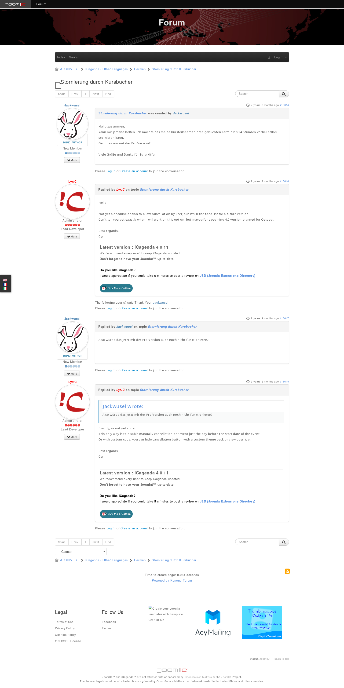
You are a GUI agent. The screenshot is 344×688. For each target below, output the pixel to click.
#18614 (284, 105)
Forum (41, 4)
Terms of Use (64, 622)
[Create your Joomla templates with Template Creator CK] (168, 614)
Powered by (160, 580)
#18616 (284, 181)
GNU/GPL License (68, 641)
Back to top (281, 658)
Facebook (109, 622)
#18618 (284, 381)
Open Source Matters (198, 677)
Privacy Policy (65, 628)
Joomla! (226, 677)
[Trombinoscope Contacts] (263, 622)
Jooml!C (172, 669)
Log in (111, 171)
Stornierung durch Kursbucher (122, 113)
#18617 (284, 318)
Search (74, 57)
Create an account (134, 171)
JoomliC (265, 658)
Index (61, 57)
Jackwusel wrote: (123, 406)
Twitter (106, 628)
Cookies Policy (65, 635)
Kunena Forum (181, 580)
